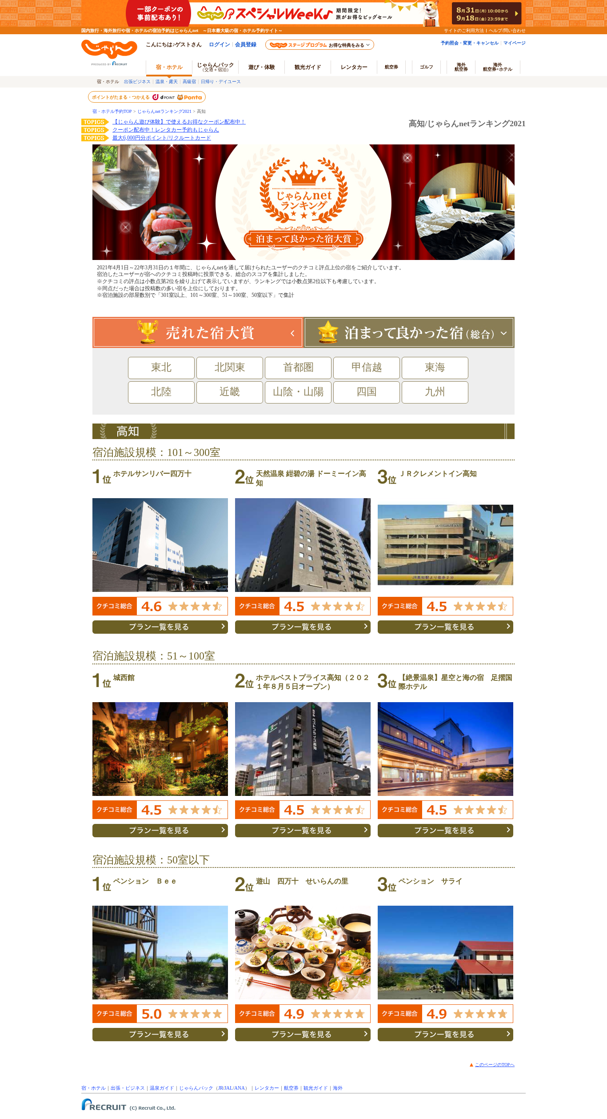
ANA (239, 1088)
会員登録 (245, 44)
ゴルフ (426, 66)
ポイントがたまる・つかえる (121, 97)
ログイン (219, 44)
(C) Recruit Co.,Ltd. (128, 1105)
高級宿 (189, 81)
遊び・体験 (261, 67)
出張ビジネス (137, 81)
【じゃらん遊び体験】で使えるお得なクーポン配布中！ (179, 122)
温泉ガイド (162, 1088)
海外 (461, 67)
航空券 (391, 66)
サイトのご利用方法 (464, 30)
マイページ (514, 42)
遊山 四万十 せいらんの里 (302, 881)
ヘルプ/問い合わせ (507, 30)
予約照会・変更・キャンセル (470, 42)
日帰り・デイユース (221, 81)
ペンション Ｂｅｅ (145, 881)
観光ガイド (316, 1088)
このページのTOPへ (495, 1064)
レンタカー (354, 67)
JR (220, 1088)
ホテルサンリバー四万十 (152, 473)
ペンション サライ (431, 881)
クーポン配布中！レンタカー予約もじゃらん (165, 130)
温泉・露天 (167, 81)
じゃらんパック (215, 67)
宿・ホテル (93, 1088)
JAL (228, 1088)
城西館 (124, 677)
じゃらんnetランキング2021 (164, 111)
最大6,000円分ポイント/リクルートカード (161, 138)
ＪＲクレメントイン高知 (438, 473)
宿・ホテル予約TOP (112, 111)
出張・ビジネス (128, 1088)
